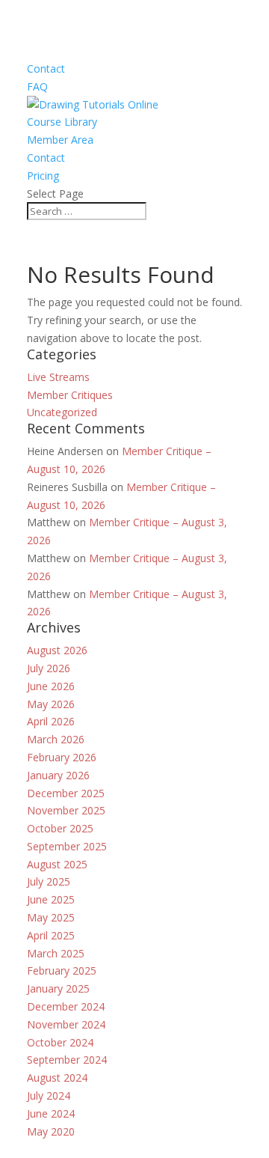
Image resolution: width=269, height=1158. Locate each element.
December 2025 (66, 793)
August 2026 (57, 650)
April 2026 (51, 721)
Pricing (43, 175)
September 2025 (67, 846)
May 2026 (51, 704)
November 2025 (66, 810)
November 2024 (66, 1024)
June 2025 (51, 899)
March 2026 (55, 739)
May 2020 (51, 1131)
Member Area (60, 139)
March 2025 (55, 953)
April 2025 (51, 935)
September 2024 (67, 1059)
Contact (46, 68)
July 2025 (48, 881)
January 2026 (58, 775)
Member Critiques (70, 395)
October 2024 (60, 1042)
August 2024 (57, 1077)
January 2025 (58, 988)
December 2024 (66, 1006)
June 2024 (51, 1113)
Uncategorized (62, 412)
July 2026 (48, 668)
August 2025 (57, 864)
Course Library (62, 122)
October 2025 (60, 828)
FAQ (37, 86)
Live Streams (58, 377)
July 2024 (48, 1095)
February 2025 (61, 970)
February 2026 (61, 757)
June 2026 (51, 686)
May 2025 (51, 917)
